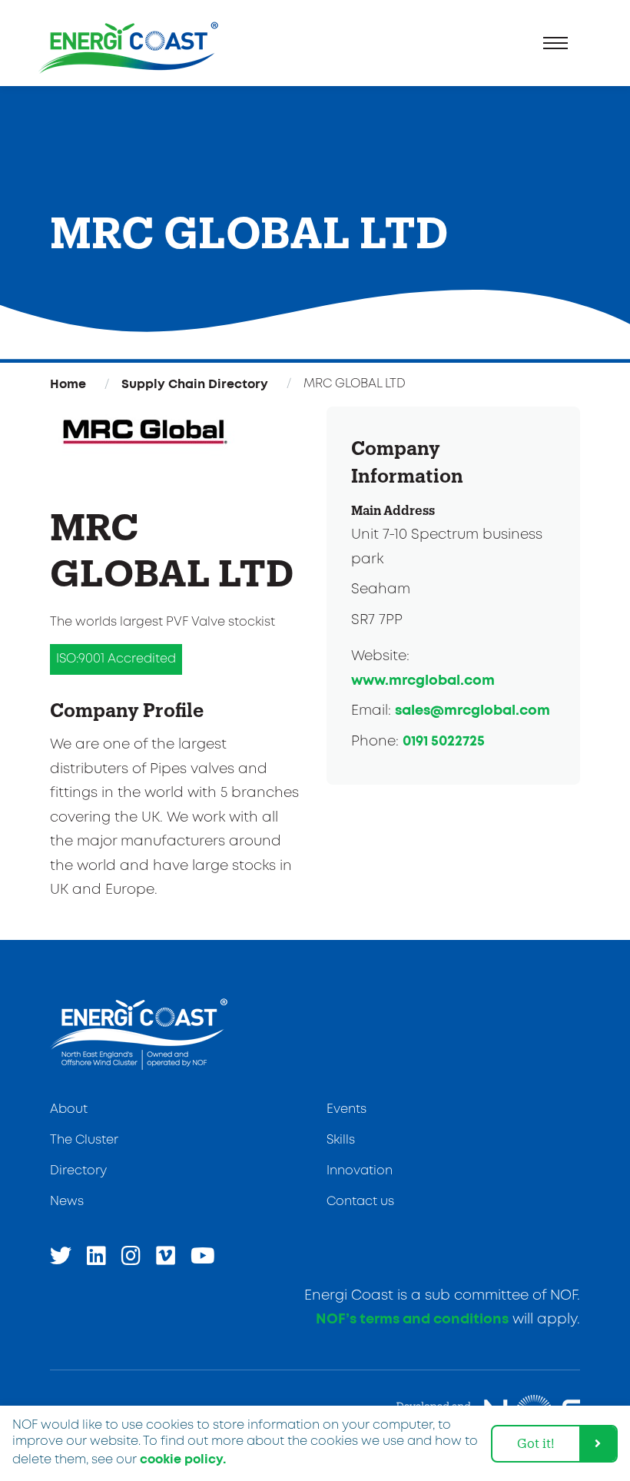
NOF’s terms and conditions (412, 1320)
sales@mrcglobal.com (472, 711)
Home (68, 384)
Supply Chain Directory (194, 384)
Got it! (536, 1443)
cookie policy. (183, 1459)
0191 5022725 (444, 742)
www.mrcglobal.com (423, 681)
